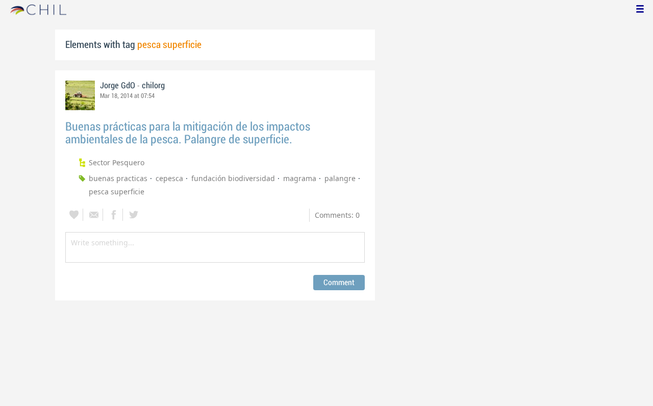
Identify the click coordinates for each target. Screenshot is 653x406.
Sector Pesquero (116, 162)
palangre (340, 178)
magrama (299, 178)
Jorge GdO (117, 85)
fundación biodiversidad (233, 178)
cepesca (169, 178)
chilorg (153, 85)
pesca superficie (116, 191)
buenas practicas (118, 178)
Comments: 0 (337, 215)
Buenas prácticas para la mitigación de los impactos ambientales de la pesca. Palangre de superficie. (187, 133)
